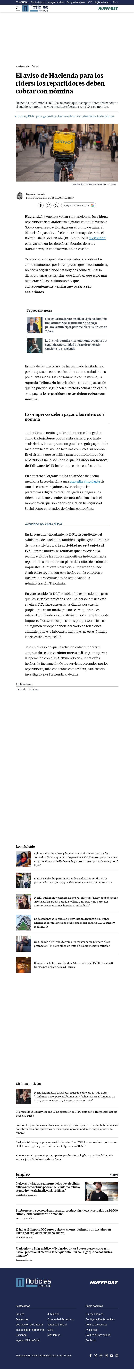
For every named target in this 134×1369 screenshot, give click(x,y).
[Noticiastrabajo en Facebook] (90, 1355)
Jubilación (53, 1314)
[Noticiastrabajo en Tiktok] (106, 1355)
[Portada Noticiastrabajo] (33, 1282)
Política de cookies (96, 1324)
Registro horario (102, 2)
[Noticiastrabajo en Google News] (116, 1355)
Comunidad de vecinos (60, 1319)
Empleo (20, 1314)
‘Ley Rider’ (97, 238)
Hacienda (21, 689)
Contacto (91, 1340)
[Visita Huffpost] (108, 8)
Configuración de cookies (100, 1319)
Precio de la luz (38, 2)
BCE (89, 2)
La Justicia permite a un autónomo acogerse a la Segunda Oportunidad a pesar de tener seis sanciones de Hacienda (76, 344)
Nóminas (34, 689)
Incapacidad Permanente (30, 1330)
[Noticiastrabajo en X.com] (95, 1355)
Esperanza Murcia (35, 193)
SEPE (50, 1330)
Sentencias (22, 1319)
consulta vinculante (85, 481)
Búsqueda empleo (76, 2)
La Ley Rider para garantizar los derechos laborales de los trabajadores (66, 116)
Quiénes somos (94, 1314)
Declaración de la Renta (29, 1324)
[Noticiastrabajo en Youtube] (111, 1355)
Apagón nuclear (56, 2)
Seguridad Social (57, 1324)
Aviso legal (92, 1330)
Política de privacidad (98, 1335)
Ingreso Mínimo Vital (28, 1340)
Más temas (53, 1335)
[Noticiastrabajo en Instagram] (101, 1355)
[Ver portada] (35, 8)
